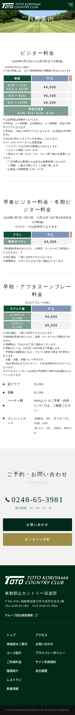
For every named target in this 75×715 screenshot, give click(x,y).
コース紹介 (14, 653)
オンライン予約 (37, 539)
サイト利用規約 (45, 662)
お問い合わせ (37, 524)
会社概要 (41, 670)
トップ (11, 635)
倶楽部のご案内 (17, 644)
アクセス (41, 635)
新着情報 (12, 688)
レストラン (14, 679)
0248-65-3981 (37, 499)
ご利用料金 (14, 662)
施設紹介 (12, 670)
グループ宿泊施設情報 (19, 615)
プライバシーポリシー (50, 653)
